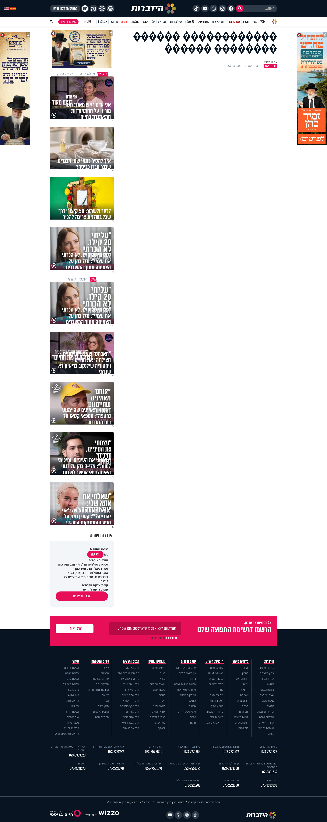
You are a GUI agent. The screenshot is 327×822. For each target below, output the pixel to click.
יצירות (193, 717)
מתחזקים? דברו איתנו (65, 8)
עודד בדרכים (216, 667)
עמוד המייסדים (266, 722)
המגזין (245, 673)
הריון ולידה (103, 706)
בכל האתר (270, 66)
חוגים (193, 722)
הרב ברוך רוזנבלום (129, 706)
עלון (153, 21)
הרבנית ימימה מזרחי (98, 689)
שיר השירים (73, 717)
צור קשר (114, 21)
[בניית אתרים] (108, 815)
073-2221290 (116, 768)
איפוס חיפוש (270, 62)
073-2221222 (269, 751)
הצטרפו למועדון (67, 21)
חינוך (162, 700)
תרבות (245, 706)
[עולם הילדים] (110, 8)
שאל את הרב (176, 21)
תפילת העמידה (71, 684)
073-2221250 (231, 785)
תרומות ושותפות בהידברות (225, 746)
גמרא (162, 678)
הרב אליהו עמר (131, 728)
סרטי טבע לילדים (187, 711)
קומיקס (192, 700)
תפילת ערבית (72, 678)
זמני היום (162, 21)
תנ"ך (162, 673)
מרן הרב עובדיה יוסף (128, 673)
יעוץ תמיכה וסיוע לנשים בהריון (184, 763)
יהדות (245, 667)
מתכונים (104, 673)
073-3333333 (269, 785)
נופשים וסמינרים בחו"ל (188, 780)
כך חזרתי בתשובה (214, 711)
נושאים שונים (156, 661)
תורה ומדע (242, 700)
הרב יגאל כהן (132, 689)
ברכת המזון (73, 689)
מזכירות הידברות (268, 746)
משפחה (244, 695)
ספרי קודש (159, 722)
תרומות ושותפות (265, 711)
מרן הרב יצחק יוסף (129, 678)
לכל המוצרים (81, 596)
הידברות (269, 661)
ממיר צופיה (271, 780)
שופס (145, 21)
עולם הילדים (203, 21)
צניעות (105, 695)
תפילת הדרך (72, 711)
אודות (271, 733)
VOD (262, 21)
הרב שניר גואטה (130, 695)
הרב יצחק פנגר (131, 684)
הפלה (106, 700)
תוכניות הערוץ (214, 661)
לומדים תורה (158, 667)
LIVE (89, 22)
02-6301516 (269, 772)
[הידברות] (153, 8)
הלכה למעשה (216, 684)
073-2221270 (78, 768)
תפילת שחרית (71, 667)
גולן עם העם (216, 695)
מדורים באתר (240, 661)
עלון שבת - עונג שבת (189, 746)
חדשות (246, 21)
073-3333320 (77, 755)
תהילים (75, 706)
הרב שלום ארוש (130, 717)
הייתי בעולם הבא (214, 722)
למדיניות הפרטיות (157, 638)
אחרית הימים (158, 711)
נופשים (270, 706)
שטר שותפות (234, 21)
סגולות (162, 695)
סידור (75, 661)
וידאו (258, 66)
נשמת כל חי (72, 722)
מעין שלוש (73, 695)
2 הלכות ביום (267, 689)
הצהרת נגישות (266, 728)
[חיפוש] (240, 8)
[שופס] (102, 8)
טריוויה (192, 706)
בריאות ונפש (159, 706)
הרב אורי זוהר (132, 711)
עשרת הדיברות (157, 684)
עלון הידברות (267, 678)
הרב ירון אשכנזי (131, 700)
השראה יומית (216, 717)
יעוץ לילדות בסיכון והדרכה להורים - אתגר (68, 748)
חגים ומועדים (241, 722)
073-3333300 (230, 768)
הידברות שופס (266, 717)
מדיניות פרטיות (266, 667)
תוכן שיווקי (243, 728)
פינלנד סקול (159, 689)
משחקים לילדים (187, 695)
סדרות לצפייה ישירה (185, 689)
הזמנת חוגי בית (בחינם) (111, 763)
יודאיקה (161, 728)
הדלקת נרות (102, 684)
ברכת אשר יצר (71, 728)
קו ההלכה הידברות (229, 763)
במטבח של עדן (215, 678)
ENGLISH (102, 21)
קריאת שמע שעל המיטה (66, 733)
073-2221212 (231, 751)
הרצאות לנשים (101, 711)
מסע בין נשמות (215, 700)
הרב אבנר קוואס (130, 722)
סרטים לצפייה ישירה (185, 684)
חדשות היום (242, 678)
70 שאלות (189, 21)
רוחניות (244, 689)
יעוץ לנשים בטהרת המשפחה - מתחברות (260, 765)
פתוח (220, 689)
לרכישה (95, 554)
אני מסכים (162, 638)
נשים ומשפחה (100, 661)
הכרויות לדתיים (157, 717)
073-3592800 (153, 751)
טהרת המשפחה (100, 678)
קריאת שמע (72, 700)
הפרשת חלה (102, 717)
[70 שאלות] (93, 8)
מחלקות (135, 21)
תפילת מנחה (72, 673)
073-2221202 (192, 785)
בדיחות (192, 678)
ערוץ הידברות (267, 673)
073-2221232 (116, 751)
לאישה (105, 667)
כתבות (248, 66)
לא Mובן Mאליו (215, 673)
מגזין (255, 21)
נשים (245, 684)
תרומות (124, 21)
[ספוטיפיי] (85, 8)
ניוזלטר (270, 684)
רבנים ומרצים (131, 661)
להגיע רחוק (217, 706)
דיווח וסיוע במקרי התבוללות (148, 763)
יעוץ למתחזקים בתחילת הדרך (108, 746)
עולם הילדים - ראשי (185, 667)
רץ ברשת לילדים (187, 673)
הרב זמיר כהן (218, 21)
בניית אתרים (91, 815)
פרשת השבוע (241, 717)
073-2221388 (192, 751)
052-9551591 (192, 768)
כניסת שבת (268, 700)
